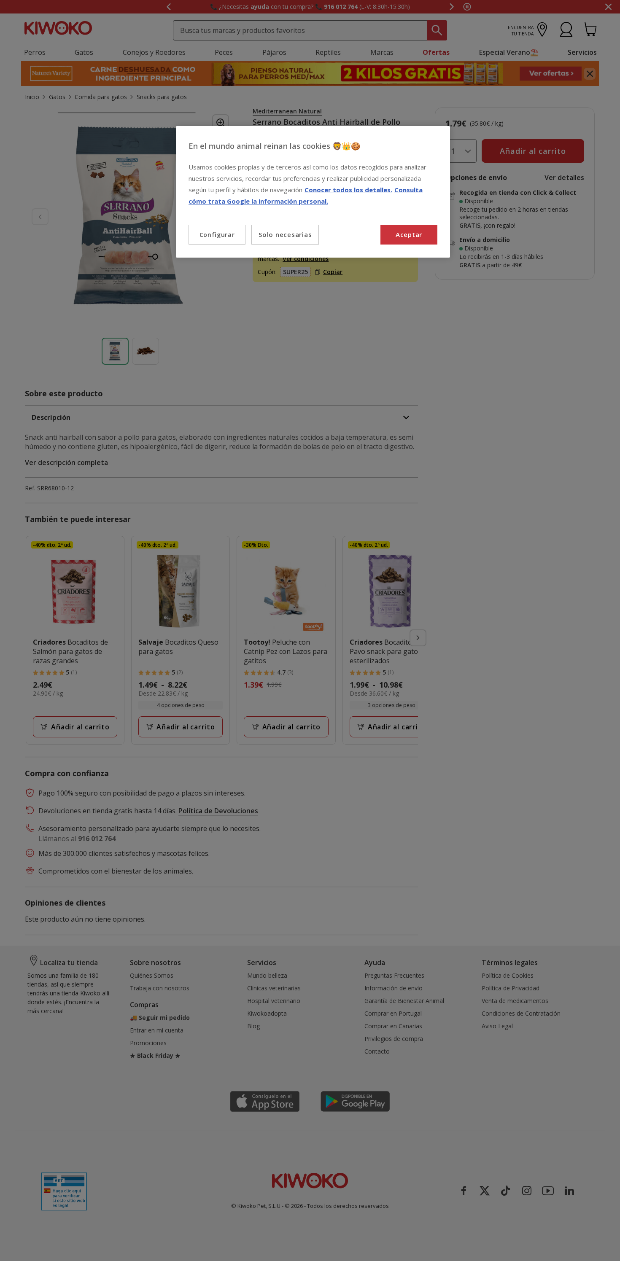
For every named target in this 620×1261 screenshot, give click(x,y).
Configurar (217, 235)
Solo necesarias (285, 234)
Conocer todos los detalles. (348, 190)
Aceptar (409, 234)
